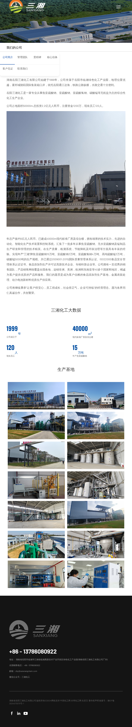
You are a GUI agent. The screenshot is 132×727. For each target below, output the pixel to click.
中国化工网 (65, 700)
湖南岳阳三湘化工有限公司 (24, 79)
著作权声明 (94, 700)
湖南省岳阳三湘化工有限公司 (22, 700)
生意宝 (85, 700)
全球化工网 (76, 700)
